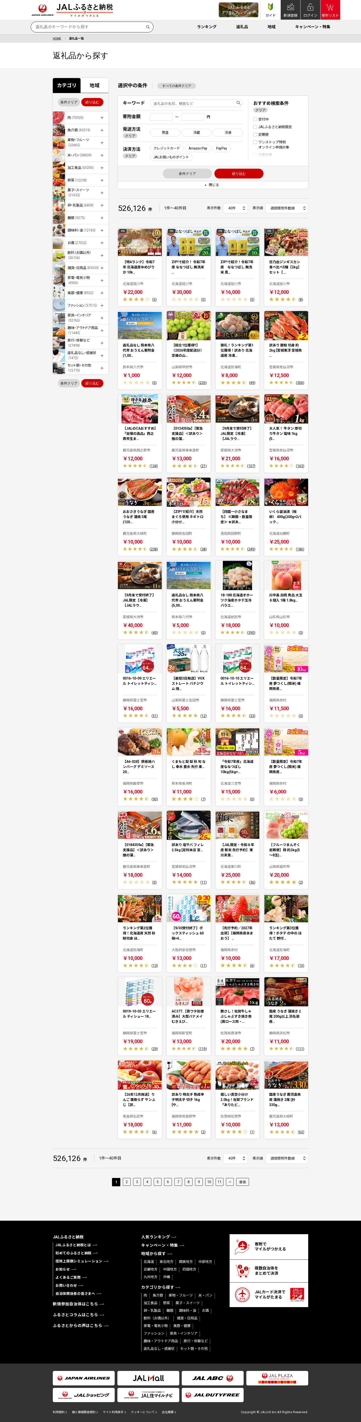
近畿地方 (150, 1269)
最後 (242, 1182)
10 (209, 1182)
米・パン (205, 1295)
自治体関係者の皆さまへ (75, 1294)
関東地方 (186, 1262)
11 (220, 1182)
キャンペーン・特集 (312, 27)
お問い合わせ (66, 1285)
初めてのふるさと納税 (74, 1253)
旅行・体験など (196, 1341)
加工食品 (150, 1303)
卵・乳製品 (152, 1311)
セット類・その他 (194, 1349)
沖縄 (166, 1277)
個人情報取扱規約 (84, 1412)
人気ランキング (155, 1237)
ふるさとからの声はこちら (77, 1325)
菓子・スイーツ (188, 1303)
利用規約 (59, 1412)
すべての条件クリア (176, 86)
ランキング (207, 27)
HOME (57, 38)
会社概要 (168, 1412)
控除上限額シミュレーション (79, 1261)
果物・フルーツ (181, 1295)
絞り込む (92, 102)
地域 (272, 27)
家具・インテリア (183, 1333)
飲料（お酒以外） (157, 1318)
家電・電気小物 (156, 1326)
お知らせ (63, 1269)
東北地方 (166, 1262)
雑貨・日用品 (187, 1318)
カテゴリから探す (157, 1287)
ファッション (154, 1333)
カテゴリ (67, 85)
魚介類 (158, 1295)
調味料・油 (187, 1311)
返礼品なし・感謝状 (159, 1349)
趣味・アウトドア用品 (161, 1341)
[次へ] (230, 1182)
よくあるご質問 (68, 1277)
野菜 (166, 1303)
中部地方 (205, 1262)
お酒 (205, 1311)
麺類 (170, 1311)
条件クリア (69, 102)
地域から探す (153, 1253)
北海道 (149, 1262)
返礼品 (242, 27)
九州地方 (150, 1277)
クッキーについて (142, 1412)
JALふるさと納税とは (73, 1245)
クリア (130, 136)
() (154, 299)
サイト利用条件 (113, 1412)
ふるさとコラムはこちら (75, 1315)
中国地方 (170, 1269)
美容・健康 (182, 1326)
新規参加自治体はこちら (75, 1304)
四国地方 (189, 1269)
